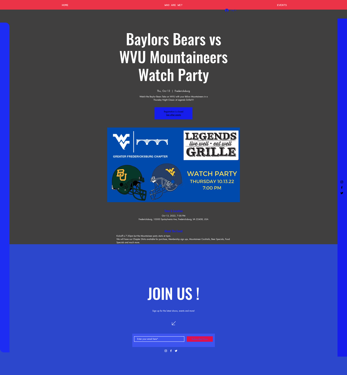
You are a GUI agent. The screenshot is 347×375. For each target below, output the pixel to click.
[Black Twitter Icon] (342, 193)
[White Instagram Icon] (165, 350)
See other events (173, 114)
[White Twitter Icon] (176, 350)
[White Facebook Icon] (171, 350)
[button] (173, 5)
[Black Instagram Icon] (342, 182)
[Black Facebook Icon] (342, 187)
